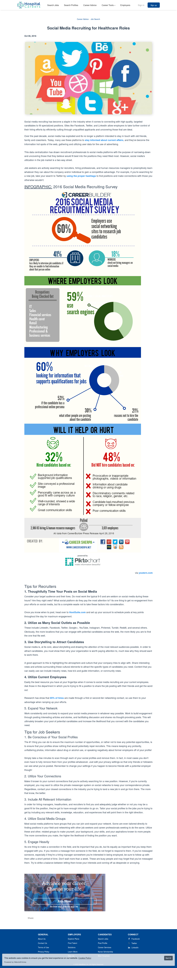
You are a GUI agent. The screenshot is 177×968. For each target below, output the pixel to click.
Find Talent (72, 943)
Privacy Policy (43, 951)
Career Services (104, 947)
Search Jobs (103, 938)
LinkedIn (135, 947)
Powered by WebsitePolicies (15, 962)
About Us (41, 938)
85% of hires (57, 698)
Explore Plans (73, 938)
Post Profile (102, 943)
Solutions (71, 947)
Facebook (136, 938)
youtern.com (146, 572)
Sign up (154, 5)
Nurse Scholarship (105, 951)
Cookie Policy (84, 957)
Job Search (95, 19)
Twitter (134, 943)
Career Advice (83, 19)
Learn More (72, 951)
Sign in (141, 5)
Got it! (168, 958)
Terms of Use (43, 947)
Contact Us (42, 943)
